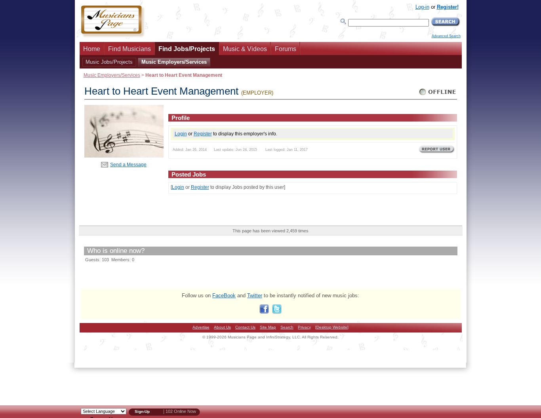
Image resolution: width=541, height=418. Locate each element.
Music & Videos (245, 49)
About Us (222, 327)
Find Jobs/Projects (186, 49)
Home (91, 49)
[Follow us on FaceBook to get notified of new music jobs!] (264, 312)
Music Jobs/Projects (109, 62)
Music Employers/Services (174, 62)
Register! (448, 7)
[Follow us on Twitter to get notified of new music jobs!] (277, 312)
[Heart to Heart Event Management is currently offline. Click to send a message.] (438, 95)
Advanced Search (446, 36)
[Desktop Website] (332, 327)
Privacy (304, 327)
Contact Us (245, 327)
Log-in (422, 7)
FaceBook (224, 295)
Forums (285, 49)
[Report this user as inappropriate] (437, 152)
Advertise (201, 327)
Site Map (268, 327)
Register (203, 133)
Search (286, 327)
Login (181, 133)
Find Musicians (129, 49)
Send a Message (128, 164)
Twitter (254, 295)
